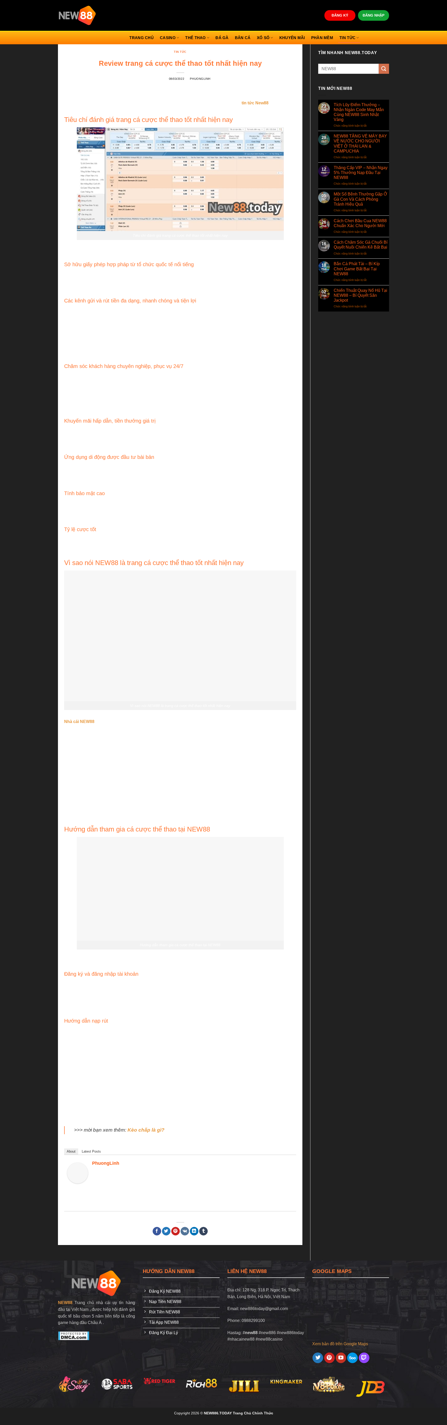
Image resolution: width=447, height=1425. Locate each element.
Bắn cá (243, 37)
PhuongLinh (200, 78)
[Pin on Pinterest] (175, 1231)
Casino (168, 37)
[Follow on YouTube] (341, 1357)
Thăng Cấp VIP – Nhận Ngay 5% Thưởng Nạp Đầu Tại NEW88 (361, 172)
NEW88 (65, 1302)
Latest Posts (91, 1151)
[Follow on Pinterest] (329, 1357)
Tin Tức (347, 37)
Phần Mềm (322, 37)
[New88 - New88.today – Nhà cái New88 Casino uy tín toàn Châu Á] (77, 15)
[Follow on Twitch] (364, 1357)
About (71, 1151)
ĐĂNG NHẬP (373, 15)
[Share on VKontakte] (185, 1231)
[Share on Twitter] (166, 1231)
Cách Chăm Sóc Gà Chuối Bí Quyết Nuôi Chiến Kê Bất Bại (361, 244)
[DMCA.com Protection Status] (73, 1335)
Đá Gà (222, 37)
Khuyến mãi (292, 37)
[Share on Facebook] (157, 1231)
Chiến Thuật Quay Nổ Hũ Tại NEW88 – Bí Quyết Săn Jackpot (360, 295)
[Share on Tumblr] (203, 1231)
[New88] (96, 1283)
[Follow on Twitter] (317, 1357)
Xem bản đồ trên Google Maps (340, 1344)
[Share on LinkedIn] (194, 1231)
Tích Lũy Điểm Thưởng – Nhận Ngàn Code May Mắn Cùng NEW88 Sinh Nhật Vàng (359, 112)
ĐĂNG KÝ (340, 15)
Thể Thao (195, 37)
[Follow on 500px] (352, 1357)
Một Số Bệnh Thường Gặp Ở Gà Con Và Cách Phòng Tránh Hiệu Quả (360, 199)
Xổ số (263, 37)
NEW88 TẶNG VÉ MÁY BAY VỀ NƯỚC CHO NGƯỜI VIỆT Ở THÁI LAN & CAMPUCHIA (360, 143)
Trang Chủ (141, 37)
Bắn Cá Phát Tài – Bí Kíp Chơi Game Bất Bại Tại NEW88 (357, 269)
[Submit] (384, 69)
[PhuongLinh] (77, 1172)
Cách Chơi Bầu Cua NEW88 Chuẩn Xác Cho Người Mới (360, 223)
